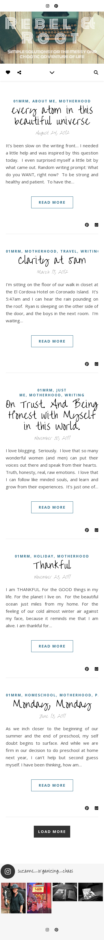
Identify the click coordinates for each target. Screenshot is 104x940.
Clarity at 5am (52, 260)
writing (91, 251)
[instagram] (48, 5)
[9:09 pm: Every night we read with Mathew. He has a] (90, 892)
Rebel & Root (52, 30)
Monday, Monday (52, 704)
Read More (52, 202)
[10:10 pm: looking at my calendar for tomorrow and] (65, 892)
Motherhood (73, 556)
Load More (52, 831)
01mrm (13, 251)
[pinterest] (56, 5)
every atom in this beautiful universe (52, 115)
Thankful (52, 565)
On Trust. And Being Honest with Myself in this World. (52, 415)
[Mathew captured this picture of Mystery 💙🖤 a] (13, 898)
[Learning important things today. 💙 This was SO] (39, 898)
